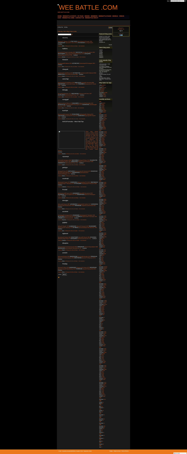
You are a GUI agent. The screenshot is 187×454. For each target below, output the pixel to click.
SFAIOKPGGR (94, 171)
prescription (101, 92)
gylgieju (64, 222)
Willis (63, 46)
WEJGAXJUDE (61, 248)
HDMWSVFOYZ (61, 162)
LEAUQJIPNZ (87, 53)
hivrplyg (64, 264)
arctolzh (64, 253)
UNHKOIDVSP (80, 246)
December (101, 114)
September (101, 118)
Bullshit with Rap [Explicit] (104, 37)
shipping (101, 95)
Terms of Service (125, 451)
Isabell (63, 164)
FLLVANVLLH (79, 216)
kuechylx (65, 110)
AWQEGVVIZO (61, 74)
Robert (63, 76)
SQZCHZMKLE (75, 160)
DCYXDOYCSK (76, 73)
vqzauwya (65, 156)
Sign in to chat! (177, 453)
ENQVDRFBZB (61, 84)
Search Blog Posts (72, 34)
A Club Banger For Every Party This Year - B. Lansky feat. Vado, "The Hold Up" (105, 70)
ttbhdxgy (101, 53)
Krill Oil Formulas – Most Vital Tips (73, 121)
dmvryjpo (65, 200)
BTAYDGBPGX (74, 238)
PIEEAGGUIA (94, 256)
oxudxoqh (65, 178)
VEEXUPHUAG (93, 267)
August (100, 103)
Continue (60, 44)
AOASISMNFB (76, 193)
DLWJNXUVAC (85, 104)
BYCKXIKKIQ (93, 237)
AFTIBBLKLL (76, 227)
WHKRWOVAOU (76, 172)
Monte (63, 208)
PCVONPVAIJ (61, 194)
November (101, 116)
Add (111, 27)
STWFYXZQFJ (74, 41)
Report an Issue (117, 451)
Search (185, 1)
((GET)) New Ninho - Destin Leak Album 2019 (104, 65)
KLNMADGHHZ (72, 226)
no (99, 90)
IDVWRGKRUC (73, 182)
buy (100, 88)
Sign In (168, 1)
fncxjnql (64, 189)
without (100, 94)
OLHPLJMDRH (61, 95)
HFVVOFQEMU (77, 183)
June (100, 105)
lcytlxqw (100, 51)
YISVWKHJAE (79, 268)
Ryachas (64, 153)
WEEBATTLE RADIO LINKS (104, 36)
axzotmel (65, 211)
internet (100, 87)
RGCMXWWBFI (92, 226)
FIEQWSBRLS (81, 84)
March (100, 109)
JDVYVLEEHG (71, 171)
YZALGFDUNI (61, 115)
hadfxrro (65, 48)
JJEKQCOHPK (74, 161)
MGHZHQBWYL (61, 53)
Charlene (64, 240)
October (100, 117)
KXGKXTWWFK (74, 237)
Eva (63, 107)
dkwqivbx (65, 243)
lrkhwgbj (65, 90)
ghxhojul (101, 73)
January (100, 111)
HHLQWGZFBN (93, 160)
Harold (63, 118)
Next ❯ (64, 274)
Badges (111, 451)
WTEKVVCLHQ (61, 104)
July (100, 104)
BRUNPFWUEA (80, 194)
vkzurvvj (65, 37)
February (101, 110)
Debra (63, 261)
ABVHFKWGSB (77, 257)
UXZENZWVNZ (94, 204)
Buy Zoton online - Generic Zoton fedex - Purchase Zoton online (105, 79)
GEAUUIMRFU (75, 103)
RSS (58, 277)
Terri (63, 66)
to (99, 91)
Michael (63, 57)
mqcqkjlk (101, 52)
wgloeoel (65, 233)
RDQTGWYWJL (75, 93)
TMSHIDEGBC (78, 205)
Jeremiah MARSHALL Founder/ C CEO (75, 451)
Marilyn (63, 175)
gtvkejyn (65, 167)
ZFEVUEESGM (81, 42)
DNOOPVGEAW (73, 256)
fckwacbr (65, 59)
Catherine (64, 186)
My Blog (65, 27)
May (100, 106)
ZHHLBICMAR (76, 215)
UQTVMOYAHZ (75, 63)
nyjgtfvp (100, 76)
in (99, 86)
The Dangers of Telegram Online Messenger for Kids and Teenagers (105, 67)
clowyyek (65, 69)
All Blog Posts (60, 27)
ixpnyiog (101, 49)
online (100, 85)
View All (110, 44)
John (63, 87)
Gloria (63, 272)
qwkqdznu (101, 57)
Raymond (64, 219)
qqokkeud (101, 56)
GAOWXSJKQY (72, 267)
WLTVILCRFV (61, 216)
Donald (63, 197)
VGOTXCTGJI (79, 52)
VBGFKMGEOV (94, 182)
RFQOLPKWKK (75, 114)
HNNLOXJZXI (78, 82)
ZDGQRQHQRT (61, 42)
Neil (63, 96)
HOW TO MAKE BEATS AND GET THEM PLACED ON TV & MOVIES (105, 39)
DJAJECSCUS (81, 115)
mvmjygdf (65, 99)
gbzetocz (101, 55)
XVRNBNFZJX (61, 218)
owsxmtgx (65, 79)
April (100, 108)
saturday (101, 96)
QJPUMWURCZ (74, 204)
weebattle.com (102, 42)
